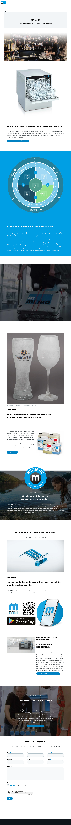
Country (49, 752)
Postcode (9, 759)
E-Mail (49, 759)
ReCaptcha (10, 789)
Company (29, 752)
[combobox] (55, 755)
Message (9, 766)
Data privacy (10, 782)
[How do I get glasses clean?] (35, 556)
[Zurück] (5, 9)
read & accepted (18, 785)
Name (9, 752)
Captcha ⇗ (29, 794)
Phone (28, 759)
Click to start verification (22, 793)
